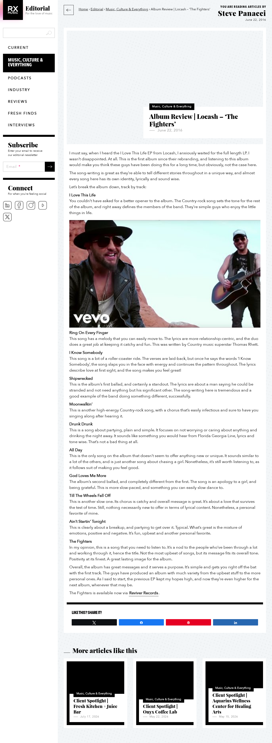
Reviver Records (143, 593)
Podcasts (20, 78)
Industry (19, 89)
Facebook (19, 205)
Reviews (17, 101)
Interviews (21, 125)
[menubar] (29, 211)
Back (69, 10)
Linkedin (7, 205)
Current (18, 47)
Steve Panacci (242, 13)
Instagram (30, 205)
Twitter (7, 217)
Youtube (42, 205)
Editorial (97, 9)
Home (83, 9)
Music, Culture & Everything (25, 62)
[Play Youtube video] (164, 274)
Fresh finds (22, 113)
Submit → (50, 167)
